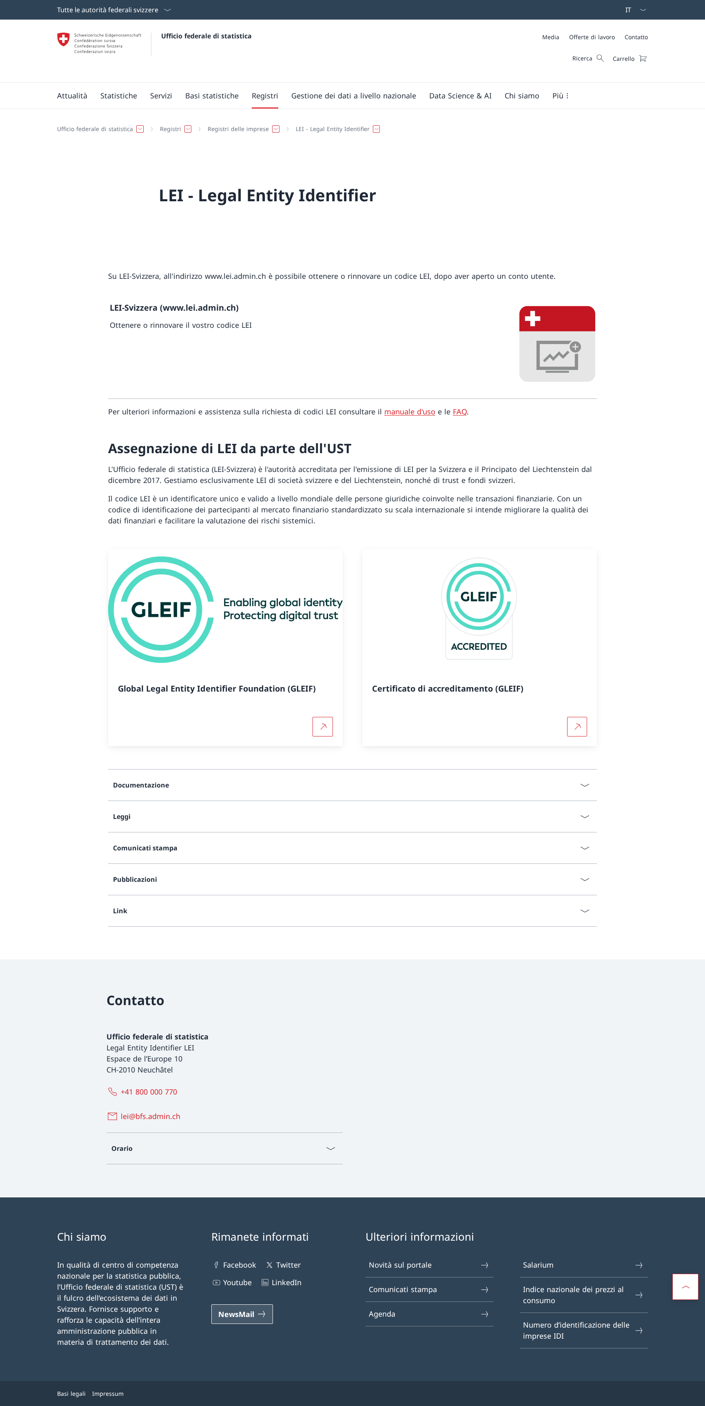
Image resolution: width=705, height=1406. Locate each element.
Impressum (108, 1393)
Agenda (382, 1314)
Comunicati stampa (403, 1289)
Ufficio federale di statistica (206, 35)
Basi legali (71, 1393)
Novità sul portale (400, 1265)
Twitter (288, 1265)
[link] (352, 344)
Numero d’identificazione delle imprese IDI (576, 1330)
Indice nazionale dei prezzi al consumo (573, 1294)
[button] (72, 95)
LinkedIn (287, 1282)
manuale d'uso (409, 411)
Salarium (538, 1265)
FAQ (460, 411)
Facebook (239, 1265)
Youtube (237, 1282)
